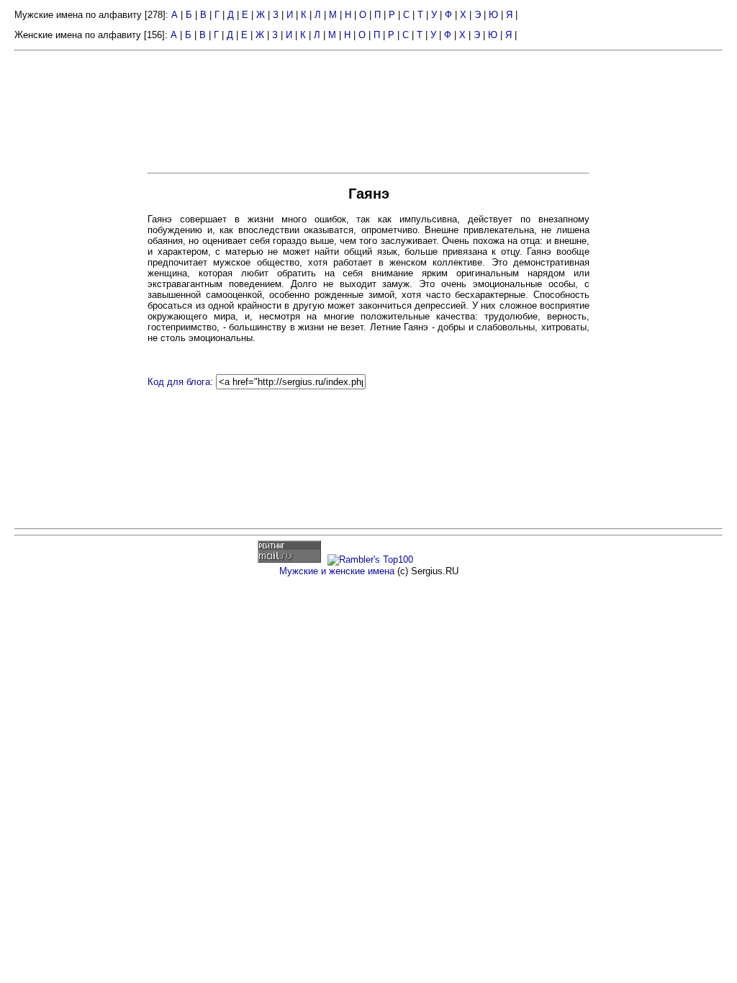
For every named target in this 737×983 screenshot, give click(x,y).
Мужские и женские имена (336, 571)
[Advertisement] (79, 279)
